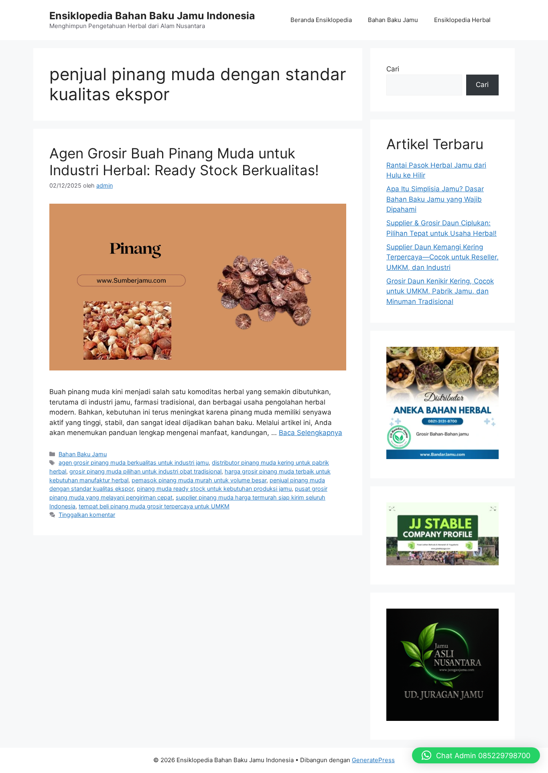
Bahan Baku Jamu (393, 20)
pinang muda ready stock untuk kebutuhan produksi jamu (214, 488)
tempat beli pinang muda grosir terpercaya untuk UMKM (154, 506)
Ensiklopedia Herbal (462, 20)
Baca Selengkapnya (310, 433)
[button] (476, 755)
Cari (392, 69)
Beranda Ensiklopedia (321, 20)
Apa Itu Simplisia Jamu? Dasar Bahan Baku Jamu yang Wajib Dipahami (435, 199)
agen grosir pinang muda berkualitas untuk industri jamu (134, 462)
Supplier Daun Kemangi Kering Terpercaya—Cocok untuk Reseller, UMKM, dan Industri (442, 257)
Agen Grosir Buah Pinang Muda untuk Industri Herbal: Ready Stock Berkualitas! (184, 161)
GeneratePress (373, 760)
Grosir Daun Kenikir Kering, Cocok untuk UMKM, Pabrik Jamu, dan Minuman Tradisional (440, 291)
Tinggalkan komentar (87, 514)
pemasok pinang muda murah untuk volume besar (199, 480)
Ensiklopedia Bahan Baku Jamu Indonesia (152, 16)
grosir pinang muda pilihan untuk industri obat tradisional (145, 471)
